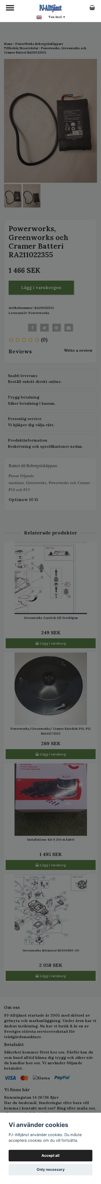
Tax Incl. (56, 17)
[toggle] (10, 8)
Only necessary (51, 1169)
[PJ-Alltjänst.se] (50, 7)
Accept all (50, 1155)
